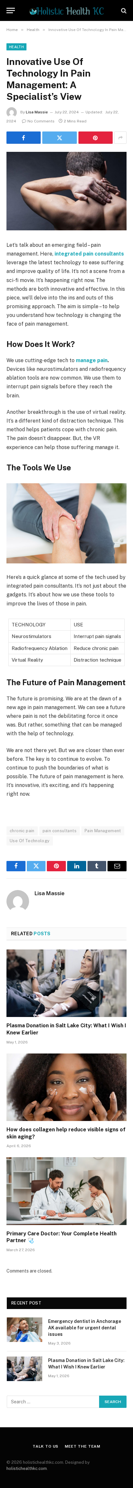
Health (16, 47)
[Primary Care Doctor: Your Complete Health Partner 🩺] (66, 1191)
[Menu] (10, 10)
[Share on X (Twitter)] (59, 137)
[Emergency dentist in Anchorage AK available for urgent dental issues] (24, 1329)
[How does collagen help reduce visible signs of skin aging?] (66, 1087)
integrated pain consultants (89, 254)
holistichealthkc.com (26, 1468)
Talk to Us (45, 1446)
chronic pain (22, 830)
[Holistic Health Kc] (66, 10)
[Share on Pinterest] (95, 137)
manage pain (91, 360)
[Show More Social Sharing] (120, 137)
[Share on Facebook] (23, 137)
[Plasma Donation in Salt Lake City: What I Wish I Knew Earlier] (66, 983)
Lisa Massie (37, 112)
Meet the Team (82, 1446)
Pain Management (103, 830)
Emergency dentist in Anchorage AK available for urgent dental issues (84, 1328)
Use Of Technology (30, 840)
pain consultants (60, 830)
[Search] (123, 10)
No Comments (41, 121)
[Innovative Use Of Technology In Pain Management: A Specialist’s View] (66, 191)
